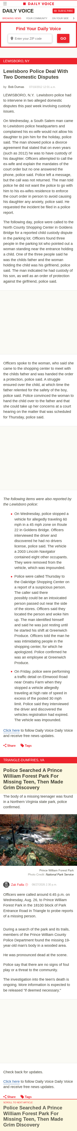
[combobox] (30, 38)
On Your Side (60, 18)
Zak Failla (17, 884)
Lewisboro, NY (16, 61)
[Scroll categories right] (73, 18)
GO (63, 38)
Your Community (36, 18)
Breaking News (11, 18)
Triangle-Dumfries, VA (23, 760)
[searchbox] (33, 38)
